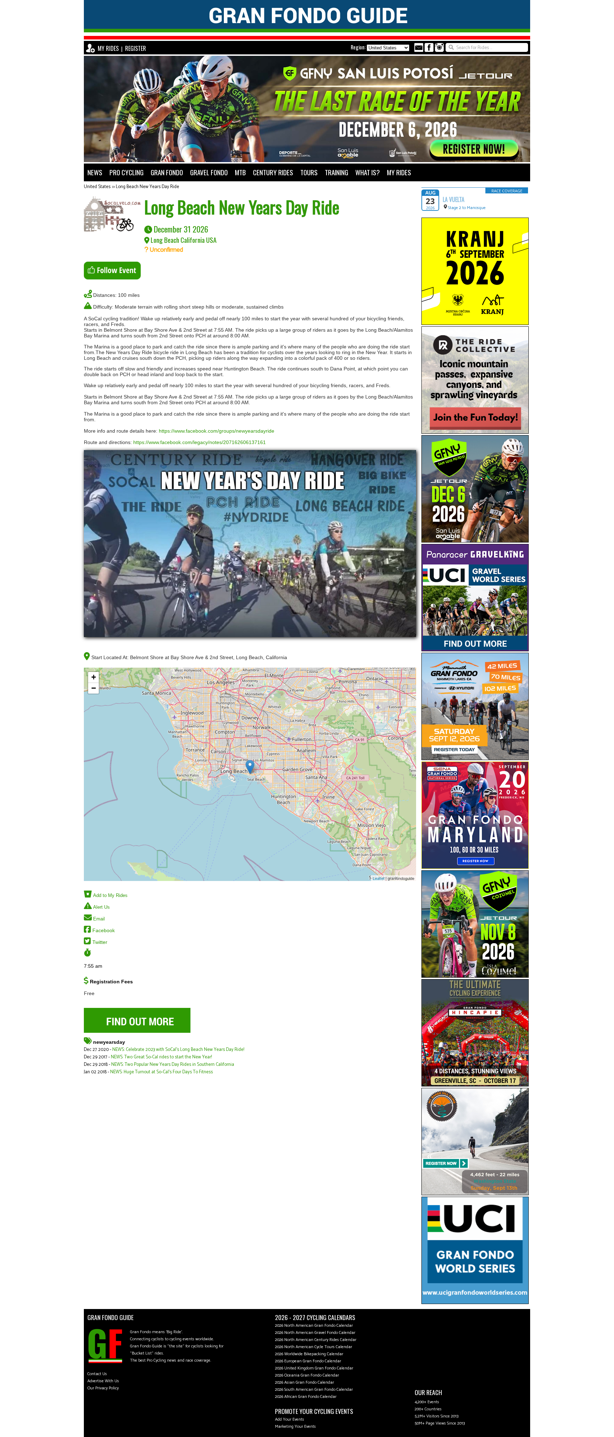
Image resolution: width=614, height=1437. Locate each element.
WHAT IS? (367, 172)
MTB (240, 172)
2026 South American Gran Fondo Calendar (314, 1389)
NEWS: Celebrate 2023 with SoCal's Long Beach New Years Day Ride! (178, 1049)
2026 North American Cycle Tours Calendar (313, 1346)
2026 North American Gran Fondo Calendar (314, 1325)
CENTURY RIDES (273, 172)
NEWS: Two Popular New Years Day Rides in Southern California (172, 1064)
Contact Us (97, 1374)
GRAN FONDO (167, 172)
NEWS (94, 172)
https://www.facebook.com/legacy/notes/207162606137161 (199, 442)
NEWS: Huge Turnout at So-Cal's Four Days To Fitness (161, 1072)
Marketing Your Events (295, 1426)
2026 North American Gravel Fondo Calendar (315, 1332)
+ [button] (93, 677)
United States (97, 187)
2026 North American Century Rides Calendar (315, 1339)
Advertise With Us (103, 1381)
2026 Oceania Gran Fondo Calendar (307, 1375)
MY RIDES (108, 48)
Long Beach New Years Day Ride (147, 187)
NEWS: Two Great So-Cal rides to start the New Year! (161, 1057)
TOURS (309, 172)
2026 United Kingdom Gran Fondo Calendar (314, 1368)
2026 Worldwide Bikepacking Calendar (309, 1354)
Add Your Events (289, 1419)
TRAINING (336, 172)
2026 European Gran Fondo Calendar (308, 1361)
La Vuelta (453, 199)
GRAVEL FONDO (209, 172)
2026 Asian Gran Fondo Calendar (304, 1382)
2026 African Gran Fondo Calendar (305, 1396)
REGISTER (135, 48)
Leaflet (378, 878)
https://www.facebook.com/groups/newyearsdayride (216, 431)
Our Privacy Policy (103, 1388)
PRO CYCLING (126, 172)
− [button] (93, 688)
